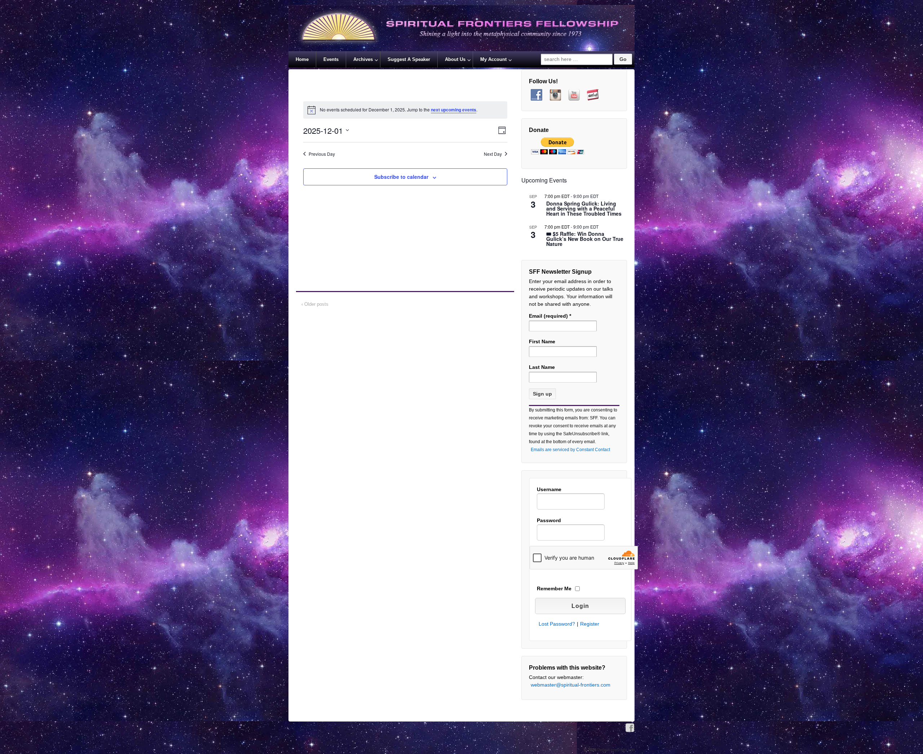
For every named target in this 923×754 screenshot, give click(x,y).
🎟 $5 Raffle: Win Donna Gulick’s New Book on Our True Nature (584, 239)
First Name (542, 341)
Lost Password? (557, 624)
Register (589, 624)
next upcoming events (453, 109)
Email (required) (550, 316)
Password (549, 520)
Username (549, 489)
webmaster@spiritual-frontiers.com (570, 685)
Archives (363, 59)
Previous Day (322, 154)
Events (331, 59)
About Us (455, 59)
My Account (493, 59)
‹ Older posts (314, 304)
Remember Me (554, 588)
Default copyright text (615, 750)
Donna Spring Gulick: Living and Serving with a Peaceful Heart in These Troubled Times (584, 209)
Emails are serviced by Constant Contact (570, 449)
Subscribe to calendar (401, 176)
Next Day (493, 154)
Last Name (542, 367)
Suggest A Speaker (409, 59)
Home (302, 59)
